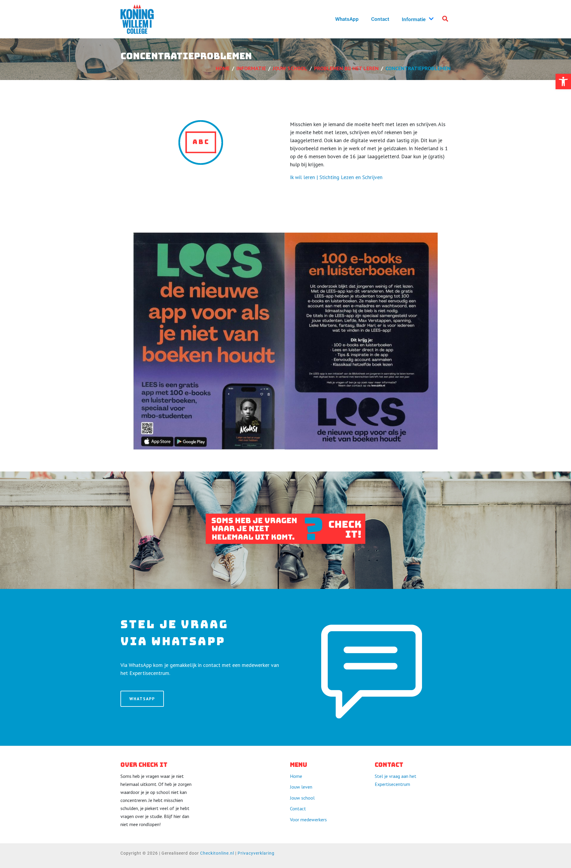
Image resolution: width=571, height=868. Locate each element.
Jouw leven (301, 787)
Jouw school (302, 798)
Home (296, 776)
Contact (380, 19)
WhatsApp (347, 19)
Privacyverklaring (256, 853)
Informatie (414, 19)
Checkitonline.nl (217, 853)
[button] (563, 81)
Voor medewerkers (308, 819)
